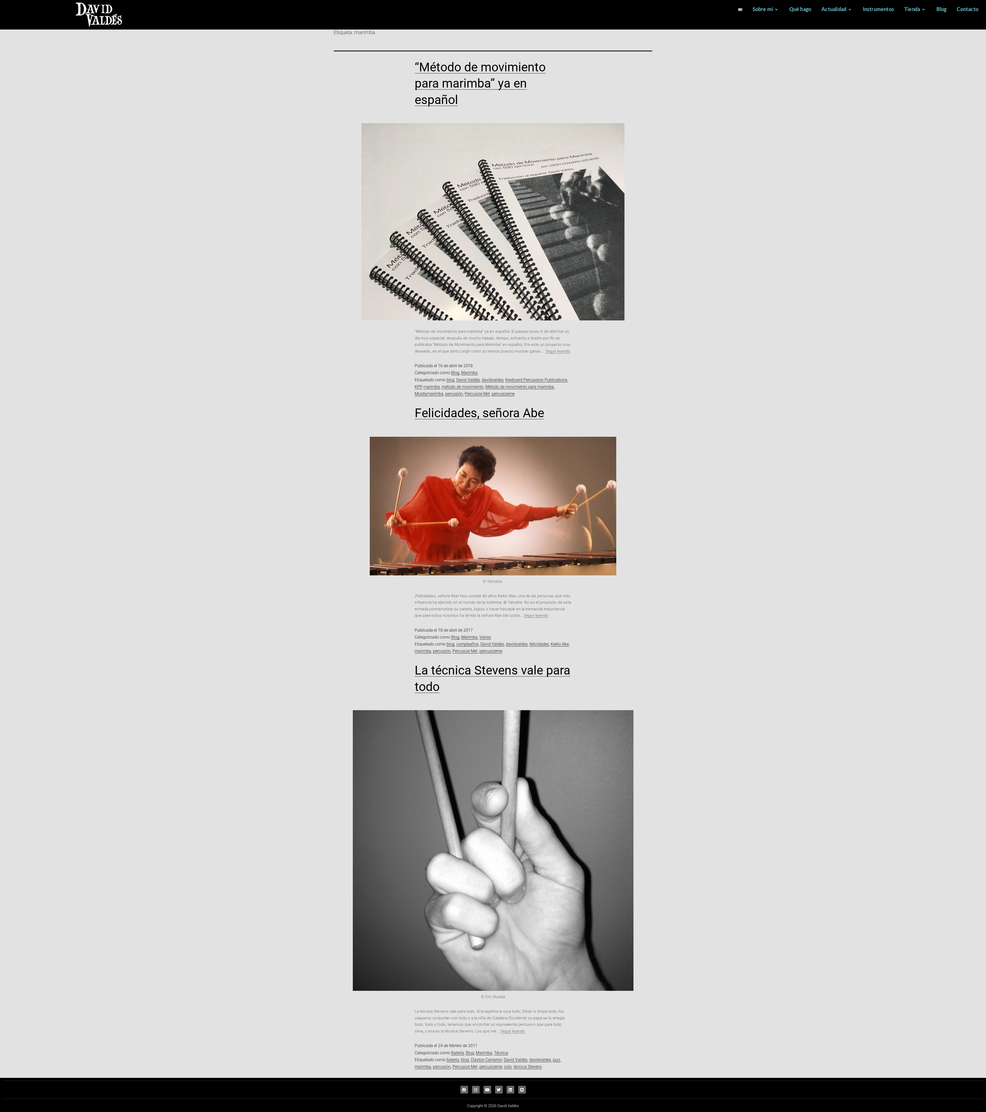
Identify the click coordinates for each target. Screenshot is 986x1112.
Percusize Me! (477, 393)
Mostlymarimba (429, 393)
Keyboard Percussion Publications (536, 379)
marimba (431, 386)
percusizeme (503, 393)
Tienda (912, 9)
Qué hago (800, 9)
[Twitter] (499, 1090)
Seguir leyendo (558, 351)
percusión (454, 393)
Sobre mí (763, 9)
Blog (941, 9)
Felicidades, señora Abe (479, 413)
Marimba (469, 372)
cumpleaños (467, 644)
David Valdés (468, 379)
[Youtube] (487, 1090)
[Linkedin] (510, 1090)
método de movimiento (462, 386)
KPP (418, 386)
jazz (556, 1059)
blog (450, 379)
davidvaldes (493, 379)
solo (508, 1066)
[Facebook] (464, 1090)
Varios (485, 637)
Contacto (967, 9)
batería (453, 1059)
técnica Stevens (528, 1066)
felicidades (539, 644)
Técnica (501, 1052)
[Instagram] (476, 1090)
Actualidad (833, 9)
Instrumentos (878, 9)
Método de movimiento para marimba (519, 386)
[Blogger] (522, 1090)
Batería (457, 1052)
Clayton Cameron (486, 1059)
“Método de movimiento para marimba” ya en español (480, 83)
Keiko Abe (560, 644)
